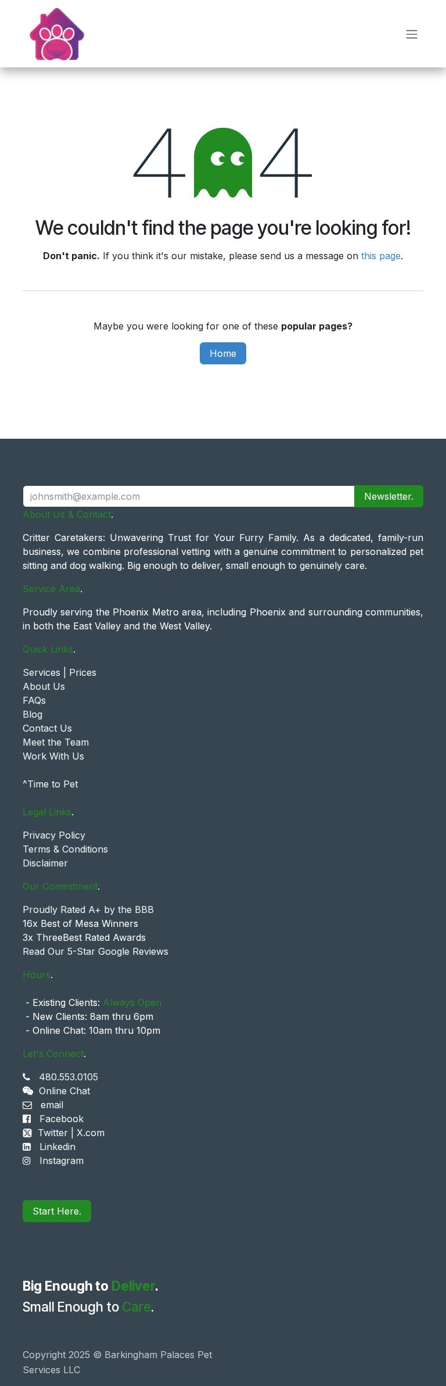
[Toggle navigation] (411, 34)
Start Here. (57, 1211)
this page (381, 256)
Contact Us (47, 728)
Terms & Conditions (65, 849)
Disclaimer (45, 863)
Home (223, 353)
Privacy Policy (54, 835)
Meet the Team (56, 742)
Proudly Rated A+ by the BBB (88, 909)
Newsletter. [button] (388, 496)
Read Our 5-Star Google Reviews (95, 951)
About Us (44, 686)
